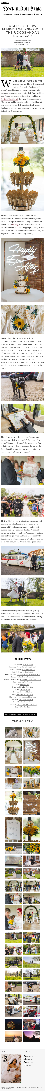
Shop (38, 14)
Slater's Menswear (27, 677)
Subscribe (5, 2)
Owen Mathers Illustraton (26, 697)
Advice (16, 14)
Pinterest (29, 1062)
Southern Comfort (28, 669)
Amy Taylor (28, 682)
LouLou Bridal (28, 672)
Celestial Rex (24, 684)
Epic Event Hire (26, 702)
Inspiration (7, 14)
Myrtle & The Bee (26, 692)
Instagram (29, 1059)
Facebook (29, 1056)
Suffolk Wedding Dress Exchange (28, 674)
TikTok (28, 1065)
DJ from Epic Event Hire (24, 694)
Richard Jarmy (26, 42)
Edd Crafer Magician (26, 699)
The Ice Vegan (25, 689)
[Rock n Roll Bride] (22, 8)
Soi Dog (15, 225)
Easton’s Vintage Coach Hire (27, 704)
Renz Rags (29, 687)
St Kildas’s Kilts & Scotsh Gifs (30, 679)
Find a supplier (27, 14)
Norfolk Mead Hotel (9, 99)
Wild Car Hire (25, 707)
